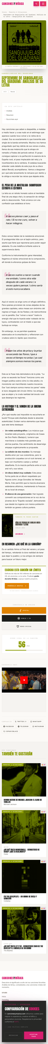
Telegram (24, 726)
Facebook (10, 726)
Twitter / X (22, 721)
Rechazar (13, 1035)
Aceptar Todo (34, 1035)
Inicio (4, 12)
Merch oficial (24, 626)
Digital (24, 610)
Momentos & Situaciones (18, 12)
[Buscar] (36, 3)
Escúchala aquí (12, 119)
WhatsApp (37, 721)
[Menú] (43, 3)
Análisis (9, 111)
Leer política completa (18, 1027)
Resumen (9, 115)
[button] (24, 680)
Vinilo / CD (24, 618)
